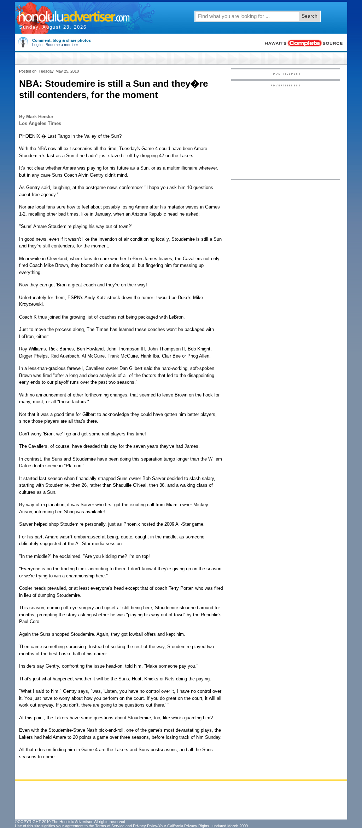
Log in (37, 44)
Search (309, 16)
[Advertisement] (286, 131)
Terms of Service (109, 826)
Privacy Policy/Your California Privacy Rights (171, 826)
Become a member (62, 44)
